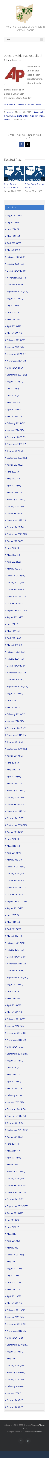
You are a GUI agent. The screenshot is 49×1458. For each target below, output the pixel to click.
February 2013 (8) (15, 1254)
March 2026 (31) (14, 250)
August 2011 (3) (14, 1268)
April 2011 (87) (14, 1296)
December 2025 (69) (16, 270)
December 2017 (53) (16, 880)
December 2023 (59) (16, 437)
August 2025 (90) (15, 298)
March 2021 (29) (14, 645)
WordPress (38, 1431)
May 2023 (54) (13, 478)
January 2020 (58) (15, 721)
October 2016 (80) (15, 970)
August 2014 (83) (15, 1136)
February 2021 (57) (16, 651)
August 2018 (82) (15, 832)
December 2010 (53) (16, 1324)
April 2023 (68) (14, 485)
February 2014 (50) (16, 1171)
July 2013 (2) (13, 1220)
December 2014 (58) (16, 1109)
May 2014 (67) (13, 1150)
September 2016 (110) (17, 977)
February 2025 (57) (16, 340)
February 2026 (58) (16, 257)
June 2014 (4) (13, 1143)
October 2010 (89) (15, 1337)
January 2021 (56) (15, 658)
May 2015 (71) (13, 1074)
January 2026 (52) (15, 263)
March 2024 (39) (14, 416)
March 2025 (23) (14, 333)
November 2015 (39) (16, 1039)
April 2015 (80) (14, 1081)
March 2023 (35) (14, 492)
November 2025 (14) (16, 277)
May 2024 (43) (13, 402)
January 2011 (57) (15, 1317)
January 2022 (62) (15, 582)
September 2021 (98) (17, 610)
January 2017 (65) (15, 949)
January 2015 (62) (15, 1102)
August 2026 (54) (15, 215)
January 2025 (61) (15, 347)
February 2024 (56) (16, 423)
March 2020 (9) (14, 707)
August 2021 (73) (15, 617)
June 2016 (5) (13, 991)
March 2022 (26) (14, 568)
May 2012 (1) (13, 1261)
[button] (6, 179)
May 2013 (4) (13, 1233)
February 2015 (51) (16, 1095)
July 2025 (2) (13, 305)
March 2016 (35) (14, 1012)
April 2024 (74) (14, 409)
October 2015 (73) (15, 1046)
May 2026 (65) (13, 236)
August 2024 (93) (15, 381)
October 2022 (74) (15, 527)
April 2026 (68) (14, 243)
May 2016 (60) (13, 998)
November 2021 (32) (16, 596)
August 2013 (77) (15, 1213)
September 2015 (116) (17, 1053)
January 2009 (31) (15, 1379)
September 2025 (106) (17, 291)
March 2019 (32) (14, 783)
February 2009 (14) (16, 1372)
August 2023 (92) (15, 464)
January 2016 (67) (15, 1026)
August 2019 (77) (15, 755)
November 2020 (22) (16, 672)
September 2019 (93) (17, 748)
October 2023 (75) (15, 451)
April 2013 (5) (13, 1240)
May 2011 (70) (13, 1289)
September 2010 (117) (17, 1344)
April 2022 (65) (14, 561)
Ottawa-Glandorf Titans (33, 116)
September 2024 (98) (17, 374)
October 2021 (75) (15, 603)
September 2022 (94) (17, 534)
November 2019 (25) (16, 735)
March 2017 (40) (14, 936)
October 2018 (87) (15, 818)
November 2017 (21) (16, 887)
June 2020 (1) (13, 700)
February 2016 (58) (16, 1019)
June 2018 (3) (13, 839)
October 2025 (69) (15, 284)
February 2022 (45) (16, 575)
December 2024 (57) (16, 354)
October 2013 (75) (15, 1199)
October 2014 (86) (15, 1123)
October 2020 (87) (15, 679)
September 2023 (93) (17, 457)
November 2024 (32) (16, 360)
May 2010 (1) (13, 1358)
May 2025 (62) (13, 319)
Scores (7, 119)
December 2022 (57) (16, 513)
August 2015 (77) (15, 1060)
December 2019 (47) (16, 728)
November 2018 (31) (16, 811)
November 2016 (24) (16, 963)
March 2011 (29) (14, 1303)
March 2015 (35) (14, 1088)
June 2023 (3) (13, 471)
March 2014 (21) (14, 1164)
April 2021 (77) (14, 638)
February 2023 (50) (16, 499)
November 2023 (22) (16, 444)
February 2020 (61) (16, 714)
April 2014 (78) (14, 1157)
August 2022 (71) (15, 541)
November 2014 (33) (16, 1116)
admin (10, 112)
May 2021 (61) (13, 631)
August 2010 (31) (15, 1351)
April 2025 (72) (14, 326)
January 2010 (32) (15, 1365)
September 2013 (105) (17, 1206)
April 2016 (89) (14, 1005)
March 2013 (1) (14, 1247)
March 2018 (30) (14, 859)
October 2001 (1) (15, 1407)
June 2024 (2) (13, 395)
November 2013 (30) (16, 1192)
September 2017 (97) (17, 901)
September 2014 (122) (17, 1130)
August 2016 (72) (15, 984)
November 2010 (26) (16, 1330)
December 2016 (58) (16, 956)
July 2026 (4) (13, 222)
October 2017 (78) (15, 894)
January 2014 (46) (15, 1178)
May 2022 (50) (13, 554)
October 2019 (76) (15, 742)
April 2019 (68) (14, 776)
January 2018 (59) (15, 873)
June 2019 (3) (13, 762)
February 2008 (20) (16, 1386)
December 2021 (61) (16, 589)
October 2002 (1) (15, 1400)
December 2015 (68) (16, 1033)
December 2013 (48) (16, 1185)
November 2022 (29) (16, 520)
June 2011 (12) (14, 1282)
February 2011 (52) (16, 1310)
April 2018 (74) (14, 852)
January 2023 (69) (15, 506)
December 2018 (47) (16, 804)
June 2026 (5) (13, 229)
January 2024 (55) (15, 430)
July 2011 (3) (13, 1275)
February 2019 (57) (16, 790)
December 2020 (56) (16, 665)
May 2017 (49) (13, 922)
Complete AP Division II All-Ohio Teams (22, 104)
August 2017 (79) (15, 908)
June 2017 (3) (13, 915)
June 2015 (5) (13, 1067)
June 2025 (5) (13, 312)
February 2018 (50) (16, 866)
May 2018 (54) (13, 845)
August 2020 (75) (15, 693)
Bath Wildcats (15, 116)
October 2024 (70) (15, 367)
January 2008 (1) (14, 1393)
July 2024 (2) (13, 388)
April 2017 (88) (14, 929)
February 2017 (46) (16, 942)
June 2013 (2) (13, 1227)
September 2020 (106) (17, 686)
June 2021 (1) (13, 624)
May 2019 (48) (13, 769)
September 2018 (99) (17, 825)
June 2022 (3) (13, 548)
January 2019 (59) (15, 797)
